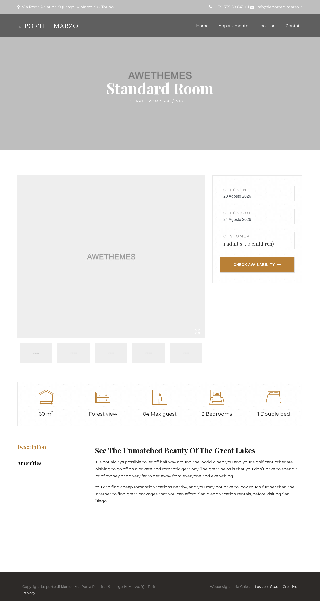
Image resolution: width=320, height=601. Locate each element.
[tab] (49, 447)
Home (202, 25)
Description (32, 446)
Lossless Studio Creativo (276, 586)
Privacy (29, 593)
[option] (111, 256)
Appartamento (233, 25)
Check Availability (254, 265)
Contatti (294, 25)
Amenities (30, 463)
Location (267, 25)
